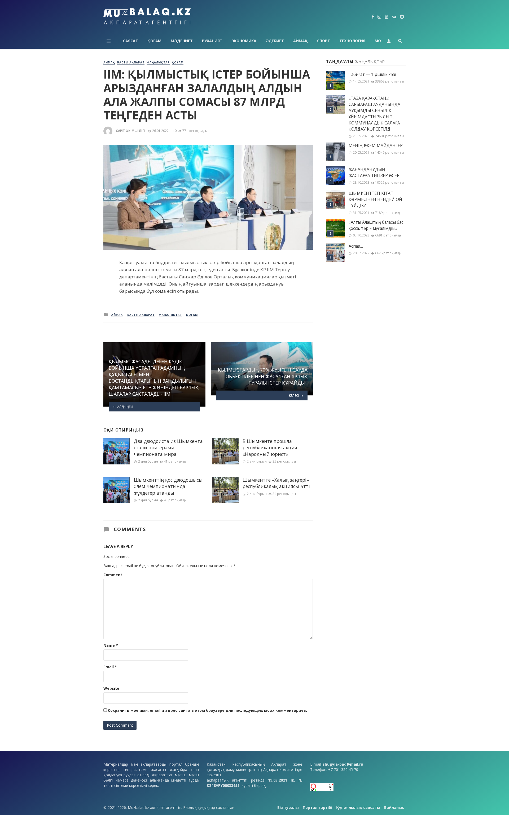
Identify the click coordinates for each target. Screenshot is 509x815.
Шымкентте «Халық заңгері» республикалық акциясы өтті (276, 483)
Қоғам (154, 40)
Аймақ (300, 40)
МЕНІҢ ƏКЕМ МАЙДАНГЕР (376, 145)
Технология (352, 40)
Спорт (323, 40)
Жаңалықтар (158, 62)
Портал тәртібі (317, 807)
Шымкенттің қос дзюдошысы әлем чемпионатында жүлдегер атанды (168, 486)
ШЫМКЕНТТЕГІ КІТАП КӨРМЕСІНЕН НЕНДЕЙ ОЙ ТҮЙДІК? (375, 199)
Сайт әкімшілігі (130, 130)
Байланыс (394, 807)
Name (110, 645)
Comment (112, 574)
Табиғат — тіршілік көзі (372, 74)
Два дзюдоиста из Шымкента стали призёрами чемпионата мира (168, 447)
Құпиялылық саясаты (358, 807)
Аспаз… (356, 246)
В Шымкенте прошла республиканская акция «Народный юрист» (270, 447)
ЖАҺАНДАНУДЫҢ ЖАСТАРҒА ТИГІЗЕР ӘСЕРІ (375, 172)
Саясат (130, 40)
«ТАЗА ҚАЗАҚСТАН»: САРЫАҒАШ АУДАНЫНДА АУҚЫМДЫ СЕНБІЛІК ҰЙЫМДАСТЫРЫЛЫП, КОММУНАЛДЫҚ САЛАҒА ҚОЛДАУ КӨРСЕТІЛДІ (374, 114)
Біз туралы (288, 807)
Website (111, 688)
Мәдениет (182, 40)
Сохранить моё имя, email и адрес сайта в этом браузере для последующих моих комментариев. (207, 710)
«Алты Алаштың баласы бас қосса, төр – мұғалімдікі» (376, 225)
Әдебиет (275, 40)
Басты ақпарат (130, 62)
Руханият (212, 40)
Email (110, 666)
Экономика (244, 40)
